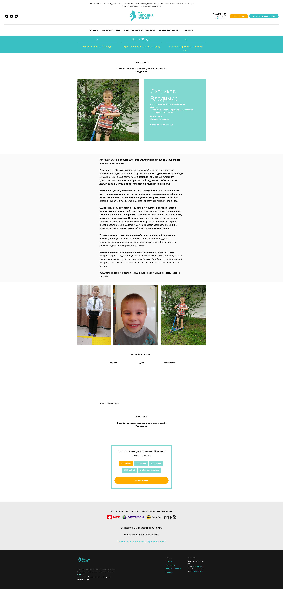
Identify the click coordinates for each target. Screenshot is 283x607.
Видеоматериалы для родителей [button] (139, 30)
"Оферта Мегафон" (156, 541)
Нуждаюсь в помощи (173, 568)
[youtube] (16, 16)
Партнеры (169, 572)
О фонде (94, 30)
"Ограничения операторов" (131, 541)
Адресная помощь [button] (111, 30)
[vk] (6, 16)
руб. (117, 403)
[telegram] (11, 16)
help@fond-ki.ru (197, 571)
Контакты (188, 30)
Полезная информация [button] (169, 30)
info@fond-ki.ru (220, 18)
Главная (169, 561)
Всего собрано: (107, 403)
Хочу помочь (170, 565)
